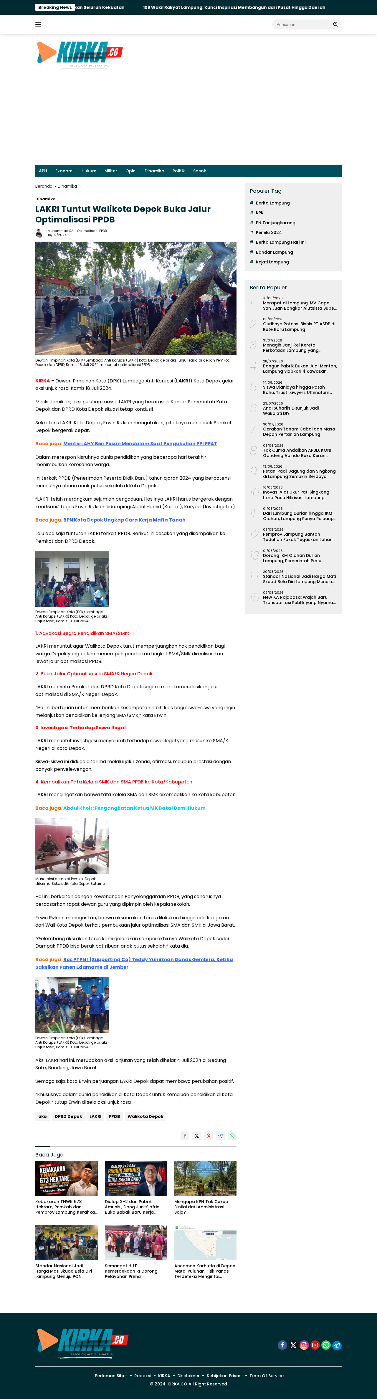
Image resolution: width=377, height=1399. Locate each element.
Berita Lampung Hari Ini (280, 242)
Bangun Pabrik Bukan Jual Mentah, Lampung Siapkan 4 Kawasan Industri (300, 368)
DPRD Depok (68, 1116)
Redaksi (142, 1376)
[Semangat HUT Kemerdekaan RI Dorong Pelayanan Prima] (136, 1242)
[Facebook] (282, 1345)
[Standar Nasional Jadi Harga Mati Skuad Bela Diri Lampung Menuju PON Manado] (66, 1242)
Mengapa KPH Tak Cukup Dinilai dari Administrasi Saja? (201, 1207)
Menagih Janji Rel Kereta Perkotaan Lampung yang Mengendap (291, 347)
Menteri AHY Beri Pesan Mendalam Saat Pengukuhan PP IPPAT (140, 443)
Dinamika (154, 171)
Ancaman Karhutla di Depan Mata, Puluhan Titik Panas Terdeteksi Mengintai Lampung (204, 1271)
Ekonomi (64, 171)
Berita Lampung (273, 203)
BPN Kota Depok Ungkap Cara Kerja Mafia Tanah (124, 520)
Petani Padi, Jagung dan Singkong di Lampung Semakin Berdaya (299, 473)
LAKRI (95, 1116)
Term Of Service (266, 1376)
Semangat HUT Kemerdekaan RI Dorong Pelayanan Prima (131, 1271)
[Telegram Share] (220, 1135)
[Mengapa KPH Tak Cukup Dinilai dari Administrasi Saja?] (205, 1178)
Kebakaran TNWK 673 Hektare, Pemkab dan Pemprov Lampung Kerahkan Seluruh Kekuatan (66, 1207)
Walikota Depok (145, 1116)
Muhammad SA (60, 230)
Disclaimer (188, 1376)
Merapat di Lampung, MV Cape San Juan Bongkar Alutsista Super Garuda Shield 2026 (299, 305)
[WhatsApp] (326, 1345)
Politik (179, 171)
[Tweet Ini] (196, 1135)
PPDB (114, 1116)
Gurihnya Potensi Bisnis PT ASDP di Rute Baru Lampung (299, 326)
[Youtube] (315, 1345)
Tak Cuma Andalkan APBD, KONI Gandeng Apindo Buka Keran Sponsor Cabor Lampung (297, 453)
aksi (42, 1116)
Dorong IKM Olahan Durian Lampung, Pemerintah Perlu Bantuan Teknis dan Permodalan (298, 558)
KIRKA (164, 1376)
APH (43, 171)
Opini (130, 171)
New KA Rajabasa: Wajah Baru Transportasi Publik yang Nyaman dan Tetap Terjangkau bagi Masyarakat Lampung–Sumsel (299, 600)
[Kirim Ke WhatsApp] (232, 1135)
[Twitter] (293, 1345)
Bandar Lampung (274, 252)
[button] (336, 24)
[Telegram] (337, 1345)
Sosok (199, 171)
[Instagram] (304, 1345)
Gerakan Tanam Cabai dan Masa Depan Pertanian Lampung (299, 431)
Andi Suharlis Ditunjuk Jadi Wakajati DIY (291, 410)
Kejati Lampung (272, 262)
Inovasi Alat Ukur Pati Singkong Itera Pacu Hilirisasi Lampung (296, 494)
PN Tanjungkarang (275, 223)
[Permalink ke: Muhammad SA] (40, 232)
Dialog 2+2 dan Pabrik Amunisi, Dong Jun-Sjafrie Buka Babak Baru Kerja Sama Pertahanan (132, 1207)
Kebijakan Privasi (224, 1376)
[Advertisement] (188, 120)
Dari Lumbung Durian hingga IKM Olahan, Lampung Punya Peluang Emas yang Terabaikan (298, 516)
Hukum (89, 171)
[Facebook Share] (185, 1135)
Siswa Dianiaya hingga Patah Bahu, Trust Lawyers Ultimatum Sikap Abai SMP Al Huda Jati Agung (296, 390)
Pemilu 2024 (269, 232)
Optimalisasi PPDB (92, 230)
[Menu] (39, 24)
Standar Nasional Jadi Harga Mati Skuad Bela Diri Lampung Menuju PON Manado (63, 1271)
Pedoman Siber (111, 1376)
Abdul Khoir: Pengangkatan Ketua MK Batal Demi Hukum (134, 808)
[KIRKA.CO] (79, 55)
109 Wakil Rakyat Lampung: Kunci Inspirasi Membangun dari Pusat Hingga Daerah (189, 7)
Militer (111, 171)
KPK (260, 213)
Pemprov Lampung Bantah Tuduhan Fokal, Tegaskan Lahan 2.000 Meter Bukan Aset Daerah (298, 537)
